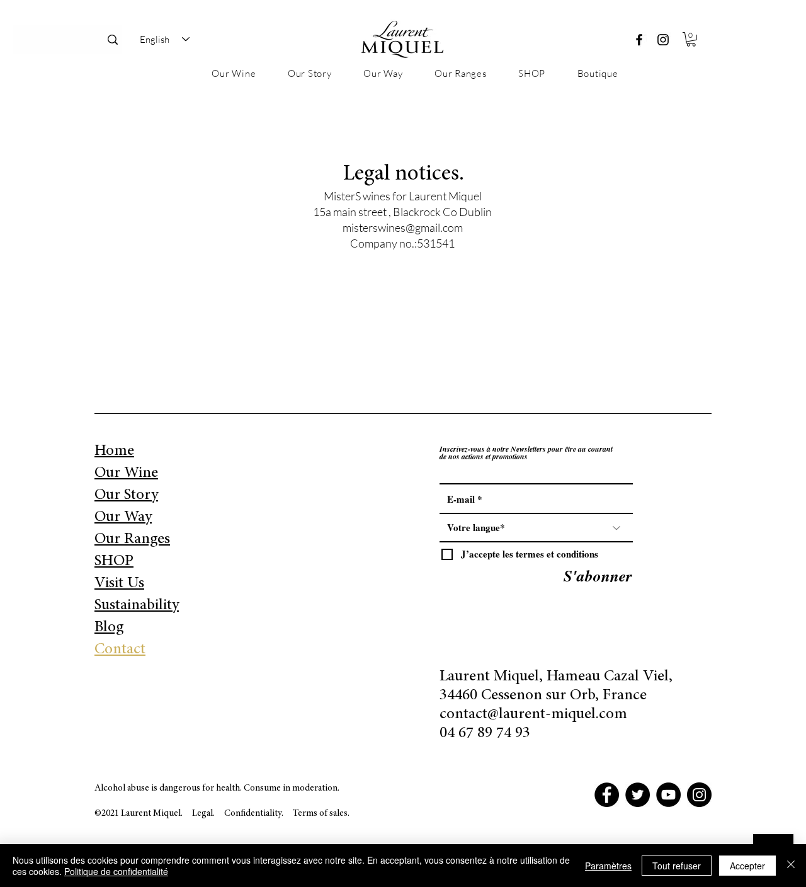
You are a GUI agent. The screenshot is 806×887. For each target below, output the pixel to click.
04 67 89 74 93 (485, 733)
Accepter (747, 865)
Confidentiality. (254, 813)
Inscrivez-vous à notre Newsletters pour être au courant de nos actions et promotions (526, 453)
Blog (108, 628)
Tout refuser (676, 865)
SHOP (113, 561)
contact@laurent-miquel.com (533, 715)
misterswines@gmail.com (403, 227)
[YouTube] (668, 794)
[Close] (790, 865)
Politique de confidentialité (116, 871)
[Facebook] (639, 39)
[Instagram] (663, 39)
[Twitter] (637, 794)
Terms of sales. (321, 813)
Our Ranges (132, 539)
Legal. (203, 813)
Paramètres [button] (608, 865)
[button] (691, 39)
